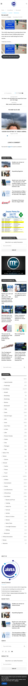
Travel (15, 472)
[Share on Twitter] (19, 93)
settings (16, 680)
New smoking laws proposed (20, 334)
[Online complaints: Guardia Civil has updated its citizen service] (21, 309)
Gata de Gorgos (15, 415)
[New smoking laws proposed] (21, 328)
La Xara (15, 429)
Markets (16, 520)
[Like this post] (16, 93)
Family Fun (16, 506)
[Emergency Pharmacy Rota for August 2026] (5, 202)
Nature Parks (16, 523)
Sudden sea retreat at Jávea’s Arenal (14, 131)
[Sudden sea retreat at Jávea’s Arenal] (14, 121)
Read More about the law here (10, 56)
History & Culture (16, 516)
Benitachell (15, 405)
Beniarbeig (15, 395)
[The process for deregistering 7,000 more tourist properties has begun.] (7, 328)
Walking (16, 530)
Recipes (15, 540)
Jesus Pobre (15, 425)
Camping (16, 503)
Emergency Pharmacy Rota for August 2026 (18, 201)
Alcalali (15, 392)
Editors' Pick (15, 452)
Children (15, 479)
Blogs (15, 378)
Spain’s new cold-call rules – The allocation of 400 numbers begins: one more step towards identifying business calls (7, 298)
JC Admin (9, 17)
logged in (10, 146)
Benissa (15, 402)
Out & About (15, 496)
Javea (15, 422)
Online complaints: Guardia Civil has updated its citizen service (20, 318)
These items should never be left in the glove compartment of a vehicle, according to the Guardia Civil (20, 356)
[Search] (26, 3)
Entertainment (15, 483)
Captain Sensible (15, 382)
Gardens (16, 513)
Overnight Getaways (16, 526)
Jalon (15, 419)
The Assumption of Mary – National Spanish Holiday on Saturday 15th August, (19, 192)
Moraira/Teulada (15, 436)
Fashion (15, 466)
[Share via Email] (22, 93)
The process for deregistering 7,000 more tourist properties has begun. (6, 337)
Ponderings (15, 385)
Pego (15, 449)
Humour (15, 456)
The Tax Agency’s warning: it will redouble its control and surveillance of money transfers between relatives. (6, 356)
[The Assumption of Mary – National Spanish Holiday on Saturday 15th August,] (5, 193)
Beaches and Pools (16, 499)
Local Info (15, 476)
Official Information (15, 536)
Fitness (15, 469)
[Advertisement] (14, 75)
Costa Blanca (10, 10)
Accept (4, 683)
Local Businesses (15, 489)
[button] (2, 124)
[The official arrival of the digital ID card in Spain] (21, 288)
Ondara (15, 439)
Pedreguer (15, 446)
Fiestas (15, 486)
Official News (15, 493)
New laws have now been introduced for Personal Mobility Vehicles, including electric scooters (6, 318)
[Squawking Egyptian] (5, 173)
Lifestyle (15, 462)
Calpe (15, 409)
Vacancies (15, 543)
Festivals (16, 509)
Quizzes (15, 459)
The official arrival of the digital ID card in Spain (20, 295)
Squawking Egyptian (17, 171)
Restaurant (15, 533)
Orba (15, 442)
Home (2, 10)
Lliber (15, 432)
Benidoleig (15, 399)
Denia (15, 412)
